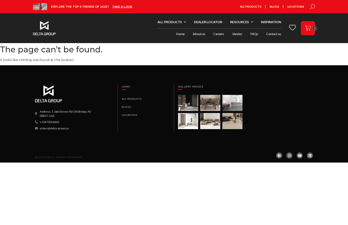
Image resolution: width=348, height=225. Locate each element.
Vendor (237, 34)
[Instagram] (289, 155)
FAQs (254, 34)
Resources (239, 22)
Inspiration (271, 22)
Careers (218, 34)
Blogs (274, 6)
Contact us (273, 34)
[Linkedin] (310, 155)
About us (199, 34)
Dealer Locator (208, 22)
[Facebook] (279, 155)
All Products (250, 6)
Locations (295, 6)
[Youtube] (300, 155)
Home (180, 34)
